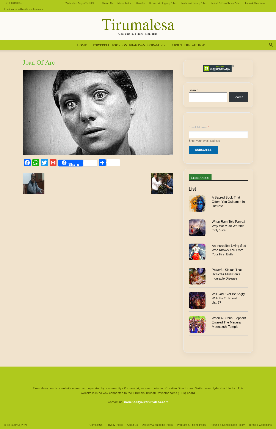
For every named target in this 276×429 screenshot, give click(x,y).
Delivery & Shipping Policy (163, 3)
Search (193, 90)
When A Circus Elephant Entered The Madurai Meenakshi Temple (229, 322)
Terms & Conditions (255, 3)
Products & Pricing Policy (194, 3)
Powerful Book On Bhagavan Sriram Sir (129, 45)
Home (82, 45)
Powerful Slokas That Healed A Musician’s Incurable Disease (227, 274)
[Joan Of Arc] (98, 153)
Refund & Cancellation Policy (226, 3)
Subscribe (203, 149)
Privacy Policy (124, 3)
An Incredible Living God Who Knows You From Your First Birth (229, 250)
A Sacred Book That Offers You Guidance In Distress (228, 202)
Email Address (199, 127)
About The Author (188, 45)
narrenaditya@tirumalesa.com (27, 9)
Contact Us (107, 3)
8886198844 (15, 3)
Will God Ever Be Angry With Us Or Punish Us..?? (228, 298)
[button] (271, 45)
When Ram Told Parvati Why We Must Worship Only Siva (228, 226)
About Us (140, 3)
